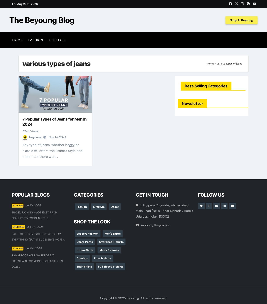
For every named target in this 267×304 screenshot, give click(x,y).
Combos (82, 258)
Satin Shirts (84, 266)
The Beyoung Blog (41, 20)
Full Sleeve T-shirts (110, 266)
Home (17, 40)
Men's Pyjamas (109, 250)
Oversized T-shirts (111, 242)
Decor (115, 207)
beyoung (35, 137)
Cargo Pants (85, 242)
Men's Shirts (113, 233)
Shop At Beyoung (241, 20)
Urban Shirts (85, 250)
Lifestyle (57, 40)
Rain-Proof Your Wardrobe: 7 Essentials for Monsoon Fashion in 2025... (37, 261)
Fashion (35, 40)
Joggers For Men (88, 233)
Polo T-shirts (102, 258)
